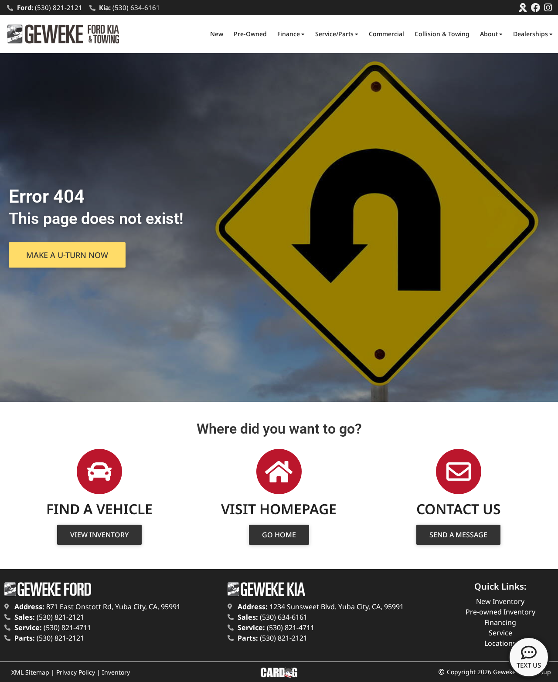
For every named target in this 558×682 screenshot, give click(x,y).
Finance (288, 34)
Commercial (386, 34)
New (216, 34)
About (489, 34)
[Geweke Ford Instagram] (548, 7)
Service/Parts (334, 34)
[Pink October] (522, 7)
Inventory (116, 672)
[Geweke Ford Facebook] (535, 7)
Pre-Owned (250, 34)
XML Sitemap (30, 672)
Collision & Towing (442, 34)
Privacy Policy (75, 672)
